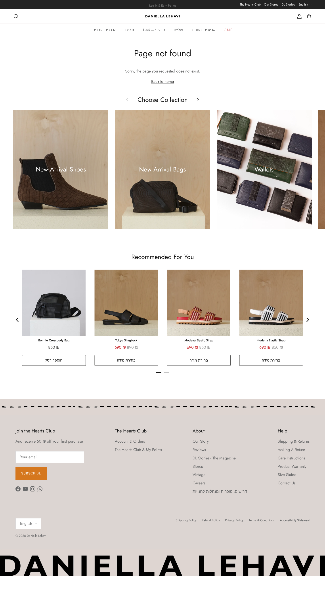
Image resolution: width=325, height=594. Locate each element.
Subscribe (31, 473)
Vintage (199, 475)
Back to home (162, 81)
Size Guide (287, 475)
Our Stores (271, 4)
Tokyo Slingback (126, 340)
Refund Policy (211, 520)
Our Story (201, 441)
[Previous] (17, 319)
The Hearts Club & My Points (138, 450)
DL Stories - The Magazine (214, 458)
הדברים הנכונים (104, 29)
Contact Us (286, 483)
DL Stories (288, 4)
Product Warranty (292, 466)
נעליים (178, 29)
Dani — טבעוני (154, 29)
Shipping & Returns (294, 441)
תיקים (129, 29)
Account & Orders (130, 441)
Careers (199, 483)
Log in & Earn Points (162, 4)
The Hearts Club (250, 4)
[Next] (307, 319)
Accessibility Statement (295, 520)
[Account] (298, 16)
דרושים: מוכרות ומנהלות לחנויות (220, 491)
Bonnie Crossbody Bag (53, 340)
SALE (228, 29)
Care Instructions (291, 458)
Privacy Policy (234, 520)
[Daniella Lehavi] (162, 16)
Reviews (199, 450)
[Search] (16, 16)
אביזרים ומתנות (203, 29)
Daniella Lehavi (36, 535)
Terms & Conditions (262, 520)
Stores (198, 466)
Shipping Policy (186, 520)
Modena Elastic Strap (198, 340)
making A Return (291, 450)
